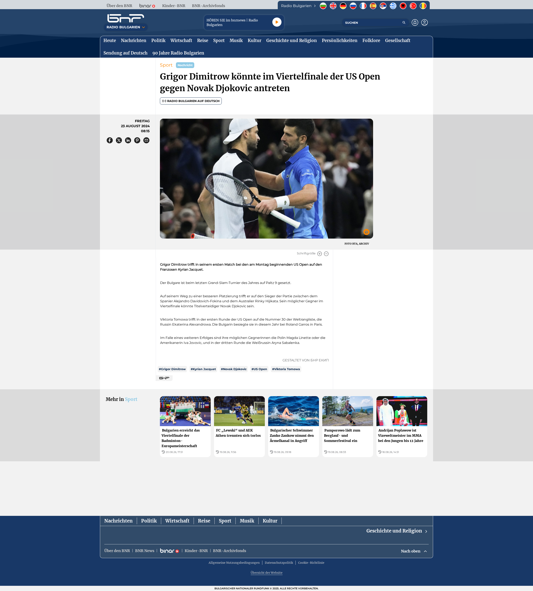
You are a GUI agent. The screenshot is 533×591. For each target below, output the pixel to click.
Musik (247, 521)
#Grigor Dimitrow (172, 369)
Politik (149, 521)
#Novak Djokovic (234, 369)
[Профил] (424, 22)
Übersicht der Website (267, 573)
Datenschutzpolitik (279, 563)
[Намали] (326, 253)
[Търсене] (404, 22)
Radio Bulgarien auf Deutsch (193, 101)
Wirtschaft (177, 521)
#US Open (259, 369)
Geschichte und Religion (394, 531)
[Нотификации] (414, 22)
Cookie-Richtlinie (311, 563)
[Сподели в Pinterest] (137, 140)
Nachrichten (118, 521)
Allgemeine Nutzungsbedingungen (234, 563)
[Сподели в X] (119, 140)
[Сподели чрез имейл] (146, 140)
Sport (166, 65)
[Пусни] (276, 22)
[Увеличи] (319, 253)
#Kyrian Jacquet (203, 369)
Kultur (270, 521)
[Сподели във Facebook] (109, 140)
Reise (204, 521)
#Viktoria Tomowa (286, 369)
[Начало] (125, 18)
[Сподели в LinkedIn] (128, 140)
